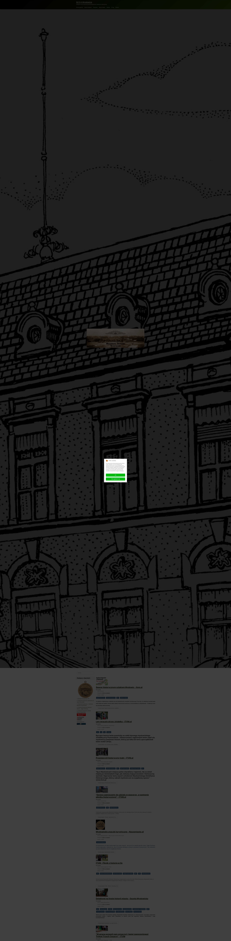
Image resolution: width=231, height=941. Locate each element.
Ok (115, 475)
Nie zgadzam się (115, 479)
